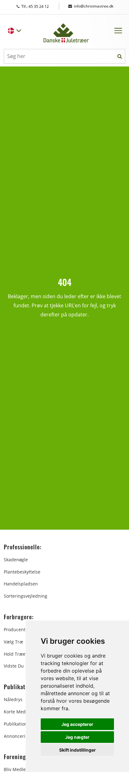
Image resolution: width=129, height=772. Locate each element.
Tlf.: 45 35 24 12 (41, 6)
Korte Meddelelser (23, 712)
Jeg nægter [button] (77, 737)
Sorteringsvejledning (25, 596)
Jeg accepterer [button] (77, 724)
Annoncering (17, 736)
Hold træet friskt (21, 654)
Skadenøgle (16, 560)
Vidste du (14, 666)
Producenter (17, 629)
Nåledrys (13, 699)
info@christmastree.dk (93, 6)
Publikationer (18, 724)
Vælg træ (13, 642)
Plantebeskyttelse (22, 572)
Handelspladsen (21, 584)
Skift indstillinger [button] (77, 750)
